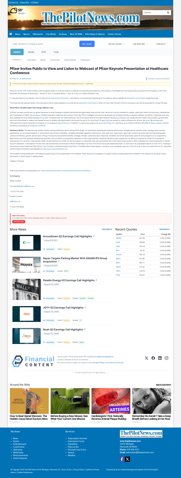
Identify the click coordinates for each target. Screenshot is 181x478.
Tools (56, 52)
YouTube (165, 123)
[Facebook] (153, 361)
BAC (117, 250)
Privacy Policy (98, 362)
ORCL (118, 271)
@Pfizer (138, 123)
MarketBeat (50, 249)
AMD (118, 246)
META (118, 258)
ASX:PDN (83, 298)
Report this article (19, 221)
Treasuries (85, 60)
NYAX (66, 271)
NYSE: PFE (22, 91)
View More (106, 229)
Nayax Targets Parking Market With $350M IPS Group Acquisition (75, 260)
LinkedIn (159, 123)
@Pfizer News (150, 123)
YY (81, 320)
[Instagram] (166, 361)
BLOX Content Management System (130, 470)
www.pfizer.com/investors (59, 98)
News (43, 60)
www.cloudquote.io (105, 356)
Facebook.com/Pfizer (37, 126)
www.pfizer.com (62, 149)
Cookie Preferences (25, 472)
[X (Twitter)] (146, 361)
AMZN (118, 238)
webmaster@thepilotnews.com (140, 452)
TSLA (118, 275)
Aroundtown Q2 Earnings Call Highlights (69, 236)
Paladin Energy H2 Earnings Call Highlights (70, 280)
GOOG (118, 254)
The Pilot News (30, 470)
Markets (17, 52)
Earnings (66, 249)
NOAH (82, 342)
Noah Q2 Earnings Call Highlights (64, 329)
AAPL (118, 242)
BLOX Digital (153, 470)
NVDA (118, 267)
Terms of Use (66, 470)
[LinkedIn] (160, 361)
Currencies (55, 60)
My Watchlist (139, 44)
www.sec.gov (47, 149)
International (70, 60)
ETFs (44, 52)
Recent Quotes (115, 44)
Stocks (31, 52)
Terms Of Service (115, 362)
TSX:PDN (90, 298)
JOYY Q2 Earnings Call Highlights (64, 307)
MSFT (118, 263)
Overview (31, 60)
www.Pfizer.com (64, 123)
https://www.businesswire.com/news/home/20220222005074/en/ (65, 171)
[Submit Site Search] (168, 12)
